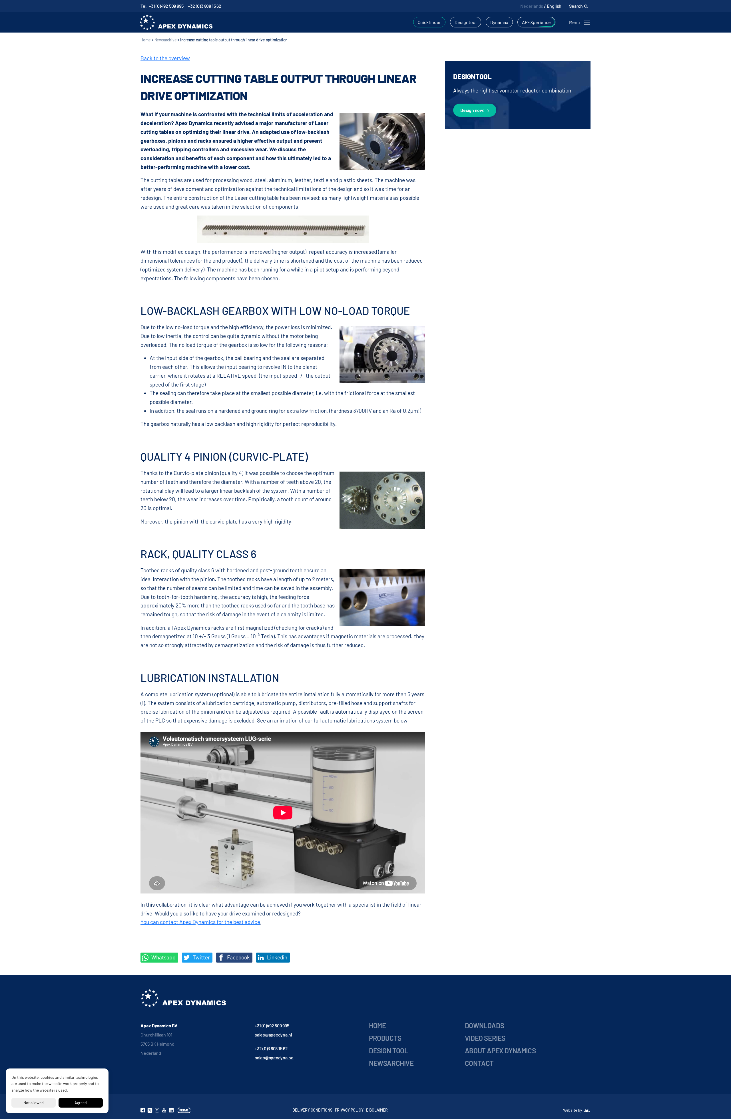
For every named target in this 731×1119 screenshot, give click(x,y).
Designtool (466, 22)
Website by (572, 1110)
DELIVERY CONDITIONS (312, 1110)
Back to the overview (165, 58)
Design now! (472, 110)
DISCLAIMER (377, 1110)
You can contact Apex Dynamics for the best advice (200, 922)
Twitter (201, 957)
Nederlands (531, 6)
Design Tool (388, 1050)
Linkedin (276, 957)
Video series (485, 1038)
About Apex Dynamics (500, 1050)
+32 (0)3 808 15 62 (204, 6)
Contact (479, 1063)
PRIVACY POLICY (349, 1110)
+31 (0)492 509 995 (272, 1025)
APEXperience (536, 22)
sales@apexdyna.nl (273, 1034)
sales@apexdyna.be (274, 1057)
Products (385, 1038)
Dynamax (499, 22)
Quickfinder (429, 22)
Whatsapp (163, 957)
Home (145, 39)
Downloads (484, 1025)
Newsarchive (165, 39)
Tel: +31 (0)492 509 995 (161, 6)
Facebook (238, 957)
